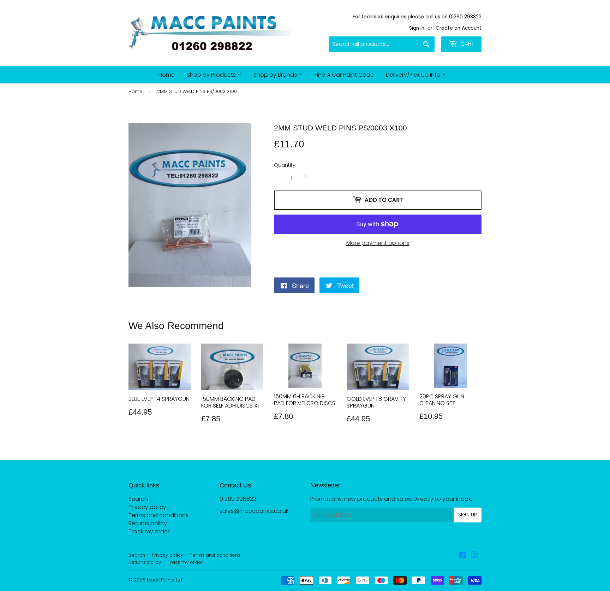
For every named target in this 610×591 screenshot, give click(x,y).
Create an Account (459, 28)
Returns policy (147, 523)
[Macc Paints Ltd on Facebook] (462, 556)
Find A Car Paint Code (344, 75)
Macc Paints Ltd (164, 580)
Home (167, 75)
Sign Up (467, 514)
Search (138, 499)
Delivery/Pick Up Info (414, 75)
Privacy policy (147, 507)
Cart (466, 44)
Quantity (284, 165)
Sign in (416, 28)
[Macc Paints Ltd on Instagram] (474, 556)
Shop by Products (212, 75)
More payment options (377, 243)
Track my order (148, 531)
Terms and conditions (158, 515)
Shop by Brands (275, 75)
